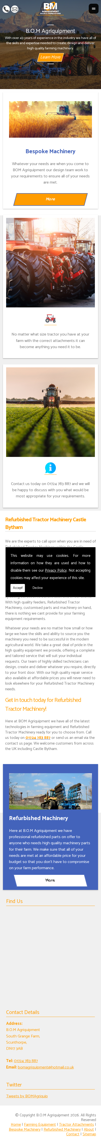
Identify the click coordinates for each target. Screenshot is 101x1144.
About (89, 1129)
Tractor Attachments (76, 1124)
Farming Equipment (40, 1124)
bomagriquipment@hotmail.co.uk (14, 8)
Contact (72, 1134)
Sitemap (89, 1134)
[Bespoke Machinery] (50, 119)
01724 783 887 (6, 8)
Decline (38, 588)
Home (16, 1124)
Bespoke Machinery (24, 1129)
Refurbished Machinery (62, 1129)
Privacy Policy (56, 570)
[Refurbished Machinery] (50, 791)
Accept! (18, 588)
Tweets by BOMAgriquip (27, 1096)
